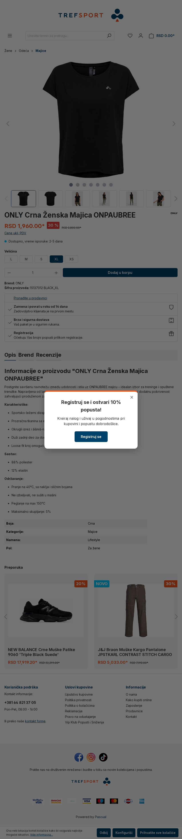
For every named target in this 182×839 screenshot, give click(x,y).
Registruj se (91, 436)
